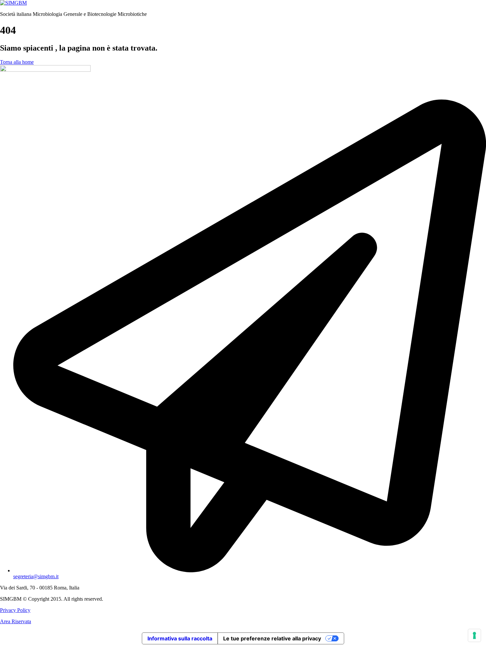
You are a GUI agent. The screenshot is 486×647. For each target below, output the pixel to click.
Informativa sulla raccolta (179, 638)
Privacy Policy (15, 610)
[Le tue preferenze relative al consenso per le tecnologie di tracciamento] (474, 635)
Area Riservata (15, 621)
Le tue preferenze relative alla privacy (272, 638)
